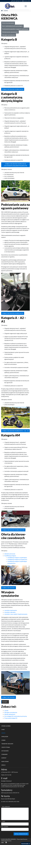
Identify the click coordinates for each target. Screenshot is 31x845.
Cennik (6, 710)
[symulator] (15, 682)
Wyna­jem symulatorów (8, 35)
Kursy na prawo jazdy (8, 23)
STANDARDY (4, 754)
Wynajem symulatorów (10, 712)
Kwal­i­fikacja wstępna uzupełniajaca (17, 557)
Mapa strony (19, 0)
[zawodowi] (15, 575)
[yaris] (15, 191)
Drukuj (3, 765)
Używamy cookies (26, 0)
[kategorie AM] (15, 518)
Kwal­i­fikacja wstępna (10, 555)
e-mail (3, 821)
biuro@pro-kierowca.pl (6, 781)
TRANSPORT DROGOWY (7, 743)
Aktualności (5, 750)
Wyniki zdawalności (9, 714)
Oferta (3, 733)
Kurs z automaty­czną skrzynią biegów (12, 26)
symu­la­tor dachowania (10, 610)
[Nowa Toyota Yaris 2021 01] (15, 291)
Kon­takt (4, 702)
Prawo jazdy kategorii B (10, 718)
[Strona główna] (1, 10)
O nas (3, 729)
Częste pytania (5, 747)
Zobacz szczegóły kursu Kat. (13, 530)
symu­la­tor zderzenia (9, 612)
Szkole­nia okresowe (9, 553)
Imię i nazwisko (4, 826)
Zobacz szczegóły (8, 587)
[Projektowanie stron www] (2, 842)
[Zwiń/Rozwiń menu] (25, 6)
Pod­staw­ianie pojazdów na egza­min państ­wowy (15, 29)
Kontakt (13, 0)
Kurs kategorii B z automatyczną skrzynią (15, 716)
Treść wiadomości (5, 806)
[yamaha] (15, 417)
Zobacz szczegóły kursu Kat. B (12, 89)
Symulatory (4, 736)
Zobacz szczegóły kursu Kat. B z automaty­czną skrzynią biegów (15, 164)
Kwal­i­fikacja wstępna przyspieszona (17, 559)
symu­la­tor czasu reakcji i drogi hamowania (15, 614)
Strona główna (5, 726)
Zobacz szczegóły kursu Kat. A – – (15, 430)
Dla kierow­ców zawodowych (10, 32)
